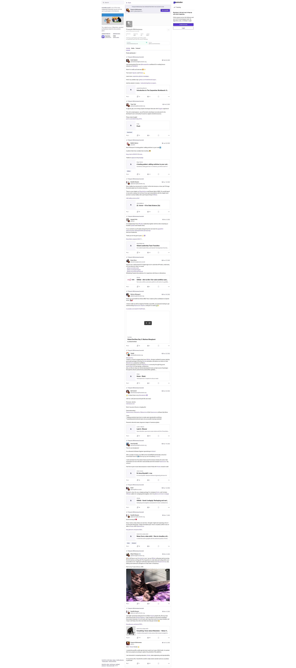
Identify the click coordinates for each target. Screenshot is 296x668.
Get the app (112, 664)
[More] (169, 96)
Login (183, 28)
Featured (138, 48)
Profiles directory (120, 660)
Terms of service (112, 661)
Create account (183, 24)
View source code (110, 665)
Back (129, 2)
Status (114, 660)
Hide (167, 570)
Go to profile (165, 10)
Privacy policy (105, 661)
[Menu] (168, 29)
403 (135, 35)
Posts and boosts (130, 53)
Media (132, 48)
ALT (168, 599)
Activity (128, 48)
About (111, 660)
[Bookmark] (158, 96)
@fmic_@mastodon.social (132, 31)
